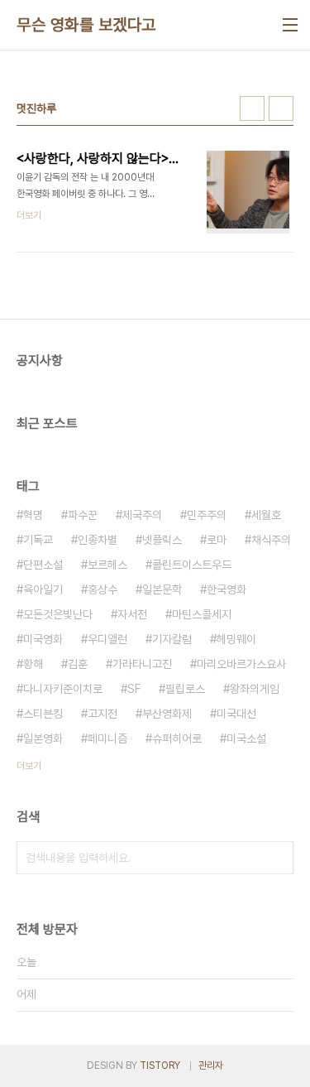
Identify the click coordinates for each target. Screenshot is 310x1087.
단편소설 (43, 564)
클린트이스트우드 (191, 564)
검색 (277, 857)
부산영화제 (167, 713)
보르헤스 (107, 564)
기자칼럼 (172, 639)
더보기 (29, 766)
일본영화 (43, 738)
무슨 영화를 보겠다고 (86, 25)
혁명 (33, 515)
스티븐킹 (43, 713)
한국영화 (226, 589)
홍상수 (102, 589)
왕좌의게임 (254, 688)
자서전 (132, 614)
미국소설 (246, 738)
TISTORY (160, 1065)
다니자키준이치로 (63, 688)
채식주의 (271, 539)
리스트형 (281, 108)
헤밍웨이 (236, 639)
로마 (217, 539)
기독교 (38, 539)
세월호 (266, 515)
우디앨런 (107, 639)
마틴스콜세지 (201, 614)
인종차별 (97, 539)
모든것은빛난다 (58, 614)
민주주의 (207, 515)
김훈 (78, 664)
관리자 (210, 1065)
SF (134, 688)
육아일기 (43, 589)
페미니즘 (107, 738)
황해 (33, 664)
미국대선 (236, 713)
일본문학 (162, 589)
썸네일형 (252, 108)
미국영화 (43, 639)
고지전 (102, 713)
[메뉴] (290, 25)
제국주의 (142, 515)
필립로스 (185, 688)
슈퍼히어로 (177, 738)
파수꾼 (83, 515)
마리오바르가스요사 (241, 664)
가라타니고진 (142, 664)
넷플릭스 (162, 539)
